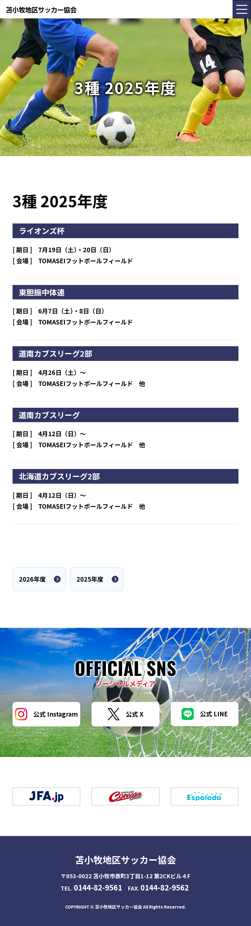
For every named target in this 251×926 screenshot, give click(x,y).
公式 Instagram (55, 714)
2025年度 (90, 579)
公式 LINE (214, 713)
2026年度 (32, 579)
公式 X (135, 714)
